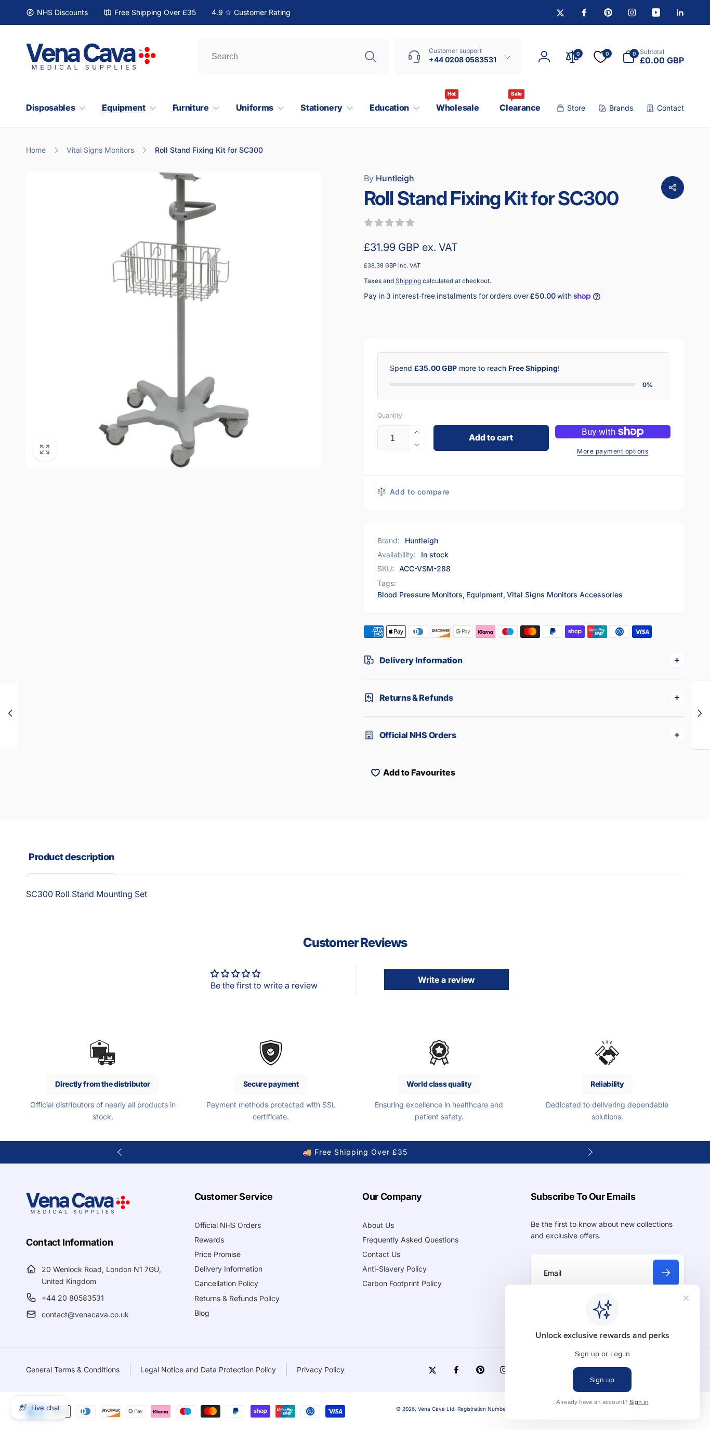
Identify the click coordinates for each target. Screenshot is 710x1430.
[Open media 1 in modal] (174, 320)
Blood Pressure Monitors (420, 594)
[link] (57, 12)
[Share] (672, 187)
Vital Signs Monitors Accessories (565, 594)
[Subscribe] (666, 1273)
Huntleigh (389, 178)
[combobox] (293, 56)
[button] (53, 107)
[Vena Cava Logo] (78, 1213)
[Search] (370, 56)
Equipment (484, 594)
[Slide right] (590, 1152)
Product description (71, 856)
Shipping (408, 281)
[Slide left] (120, 1152)
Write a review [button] (446, 979)
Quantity (389, 415)
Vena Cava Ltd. (437, 1409)
